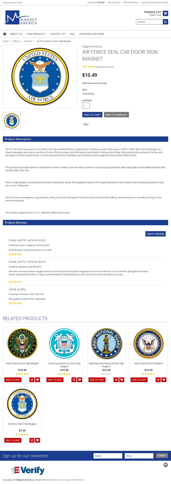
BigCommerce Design (61, 479)
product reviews (105, 66)
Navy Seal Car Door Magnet (148, 363)
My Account (113, 2)
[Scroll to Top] (165, 464)
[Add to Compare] (31, 379)
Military (16, 41)
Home (6, 41)
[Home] (5, 34)
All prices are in (12, 2)
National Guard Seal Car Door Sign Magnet (106, 365)
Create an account (159, 2)
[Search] (165, 21)
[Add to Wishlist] (37, 379)
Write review (155, 233)
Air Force (28, 41)
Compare (96, 2)
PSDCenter (79, 479)
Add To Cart (13, 379)
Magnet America (92, 46)
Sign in (145, 2)
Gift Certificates (130, 2)
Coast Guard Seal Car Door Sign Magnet (64, 365)
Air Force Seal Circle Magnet (22, 423)
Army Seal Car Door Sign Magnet (22, 363)
